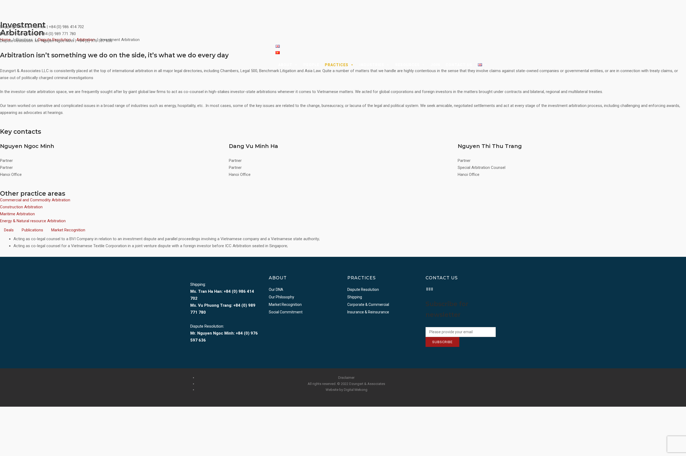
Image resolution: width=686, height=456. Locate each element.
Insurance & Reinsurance (368, 312)
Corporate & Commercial (368, 304)
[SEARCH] (493, 64)
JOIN (435, 65)
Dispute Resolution (363, 289)
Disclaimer (346, 378)
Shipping (354, 297)
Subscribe (442, 342)
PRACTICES (336, 65)
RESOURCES (407, 65)
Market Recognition (285, 304)
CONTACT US (459, 65)
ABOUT (285, 65)
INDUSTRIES (371, 65)
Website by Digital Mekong (346, 390)
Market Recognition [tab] (68, 230)
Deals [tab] (9, 230)
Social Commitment (286, 312)
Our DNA (276, 289)
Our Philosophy (281, 297)
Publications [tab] (32, 230)
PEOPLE (311, 65)
